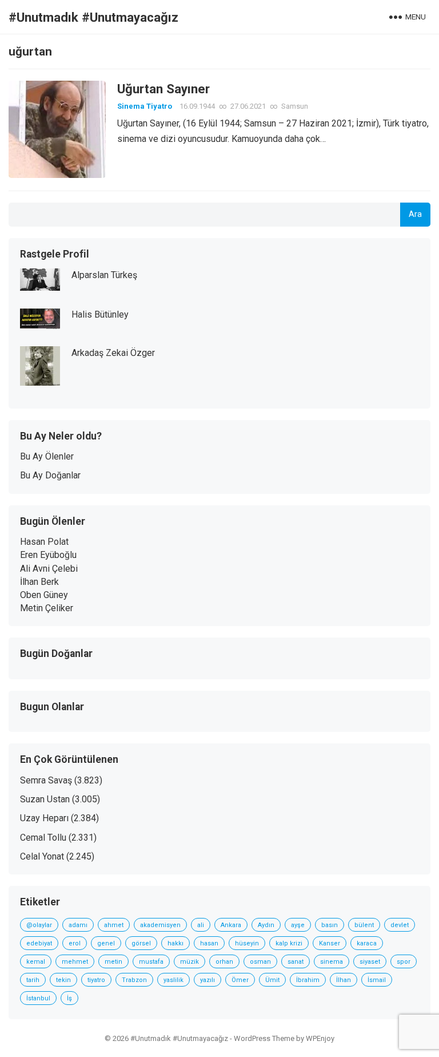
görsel (141, 943)
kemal (35, 961)
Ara (415, 214)
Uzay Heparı (44, 818)
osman (260, 961)
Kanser (329, 943)
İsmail (377, 980)
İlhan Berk (39, 581)
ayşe (298, 925)
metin (113, 961)
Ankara (231, 925)
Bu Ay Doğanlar (50, 475)
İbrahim (308, 980)
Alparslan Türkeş (104, 275)
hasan (209, 943)
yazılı (207, 980)
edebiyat (39, 943)
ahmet (113, 925)
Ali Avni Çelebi (49, 568)
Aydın (266, 925)
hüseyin (247, 943)
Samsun (294, 106)
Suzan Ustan (45, 799)
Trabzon (134, 980)
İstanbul (38, 998)
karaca (367, 943)
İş (69, 998)
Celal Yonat (42, 856)
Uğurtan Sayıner (163, 88)
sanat (296, 961)
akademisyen (160, 925)
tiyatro (96, 980)
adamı (78, 925)
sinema (331, 961)
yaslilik (173, 980)
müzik (189, 961)
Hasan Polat (44, 541)
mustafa (151, 961)
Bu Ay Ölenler (47, 456)
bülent (364, 925)
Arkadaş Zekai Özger (113, 352)
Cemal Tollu (43, 837)
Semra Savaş (46, 780)
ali (200, 925)
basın (329, 925)
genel (106, 943)
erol (75, 943)
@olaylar (39, 925)
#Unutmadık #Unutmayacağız (93, 17)
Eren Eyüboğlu (48, 554)
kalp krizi (289, 943)
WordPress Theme (264, 1038)
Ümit (272, 980)
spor (403, 961)
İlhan (343, 980)
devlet (399, 925)
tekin (63, 980)
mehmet (75, 961)
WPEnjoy (320, 1038)
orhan (224, 961)
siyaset (370, 961)
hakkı (175, 943)
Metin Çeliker (46, 608)
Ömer (240, 980)
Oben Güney (44, 594)
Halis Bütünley (100, 314)
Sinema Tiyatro (144, 106)
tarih (32, 980)
